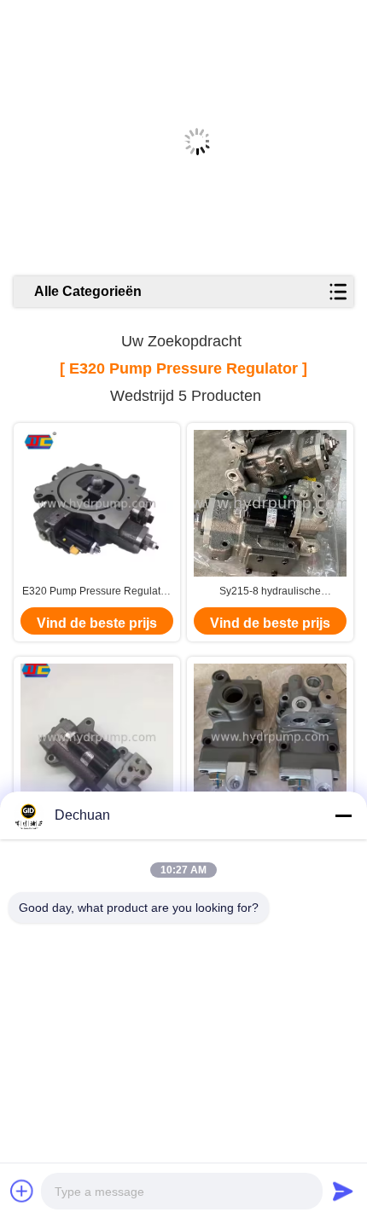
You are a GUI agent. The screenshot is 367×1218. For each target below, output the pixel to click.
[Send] (343, 1190)
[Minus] (343, 815)
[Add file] (22, 1190)
